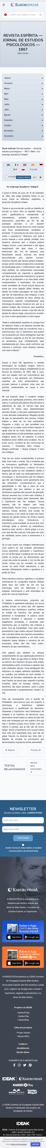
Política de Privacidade (19, 1144)
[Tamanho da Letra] (35, 177)
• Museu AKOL (23, 1036)
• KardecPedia (23, 1012)
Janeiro (7, 78)
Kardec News (23, 1052)
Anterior (11, 750)
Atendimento (23, 1048)
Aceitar (35, 1144)
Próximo (35, 750)
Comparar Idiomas (23, 177)
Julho (6, 109)
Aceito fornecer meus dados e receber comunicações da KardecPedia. (23, 849)
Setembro (8, 120)
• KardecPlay (23, 1016)
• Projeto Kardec (23, 1033)
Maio (6, 99)
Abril (6, 94)
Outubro (7, 125)
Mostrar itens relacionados (36, 766)
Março (7, 88)
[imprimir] (40, 177)
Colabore (23, 1044)
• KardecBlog (23, 1020)
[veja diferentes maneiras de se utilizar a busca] (5, 14)
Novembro (8, 130)
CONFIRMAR (23, 838)
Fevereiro (8, 83)
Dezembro (9, 136)
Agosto (7, 115)
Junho (6, 104)
